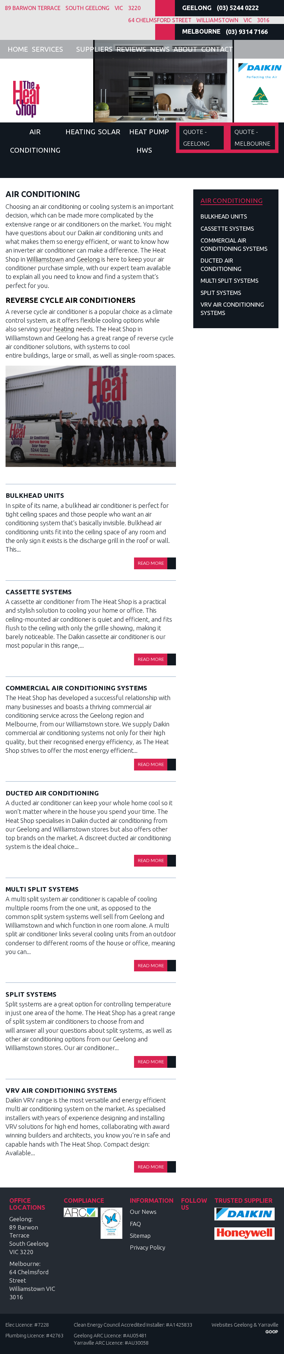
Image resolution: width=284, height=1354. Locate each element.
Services (47, 49)
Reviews (131, 49)
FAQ (135, 1223)
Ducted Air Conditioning (52, 793)
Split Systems (31, 994)
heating (64, 328)
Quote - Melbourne (252, 137)
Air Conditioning (35, 141)
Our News (143, 1211)
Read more (151, 563)
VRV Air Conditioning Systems (61, 1090)
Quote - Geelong (196, 137)
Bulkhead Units (35, 495)
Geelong (88, 259)
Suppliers (94, 49)
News (160, 49)
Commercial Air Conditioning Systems (76, 688)
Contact (217, 49)
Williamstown (45, 259)
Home (18, 49)
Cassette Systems (39, 592)
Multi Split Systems (42, 889)
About (185, 49)
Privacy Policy (147, 1247)
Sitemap (140, 1235)
